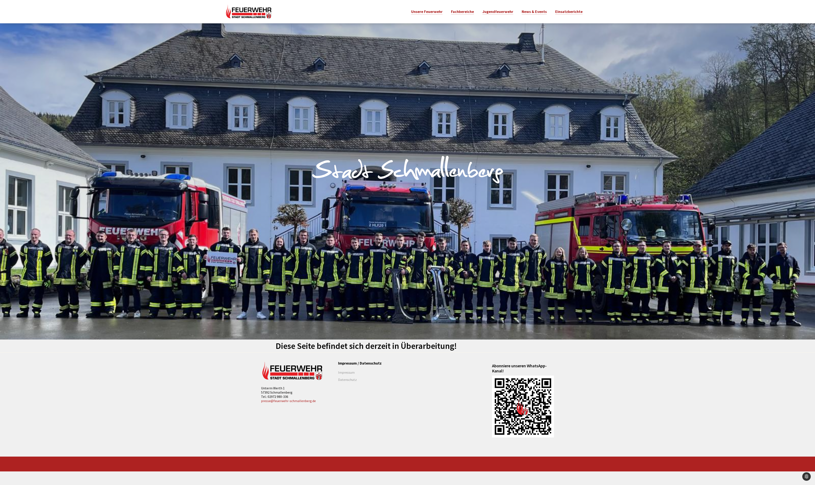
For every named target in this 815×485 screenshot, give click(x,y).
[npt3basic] (248, 11)
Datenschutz (347, 379)
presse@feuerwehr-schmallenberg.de (288, 401)
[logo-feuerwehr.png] (292, 371)
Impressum (346, 372)
